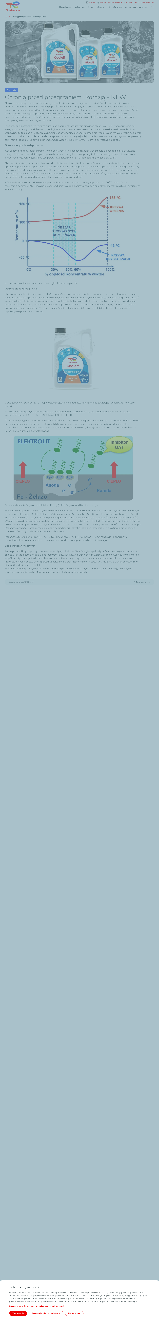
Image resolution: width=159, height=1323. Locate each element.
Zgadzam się (18, 1313)
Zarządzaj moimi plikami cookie (46, 1313)
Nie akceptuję (74, 1313)
